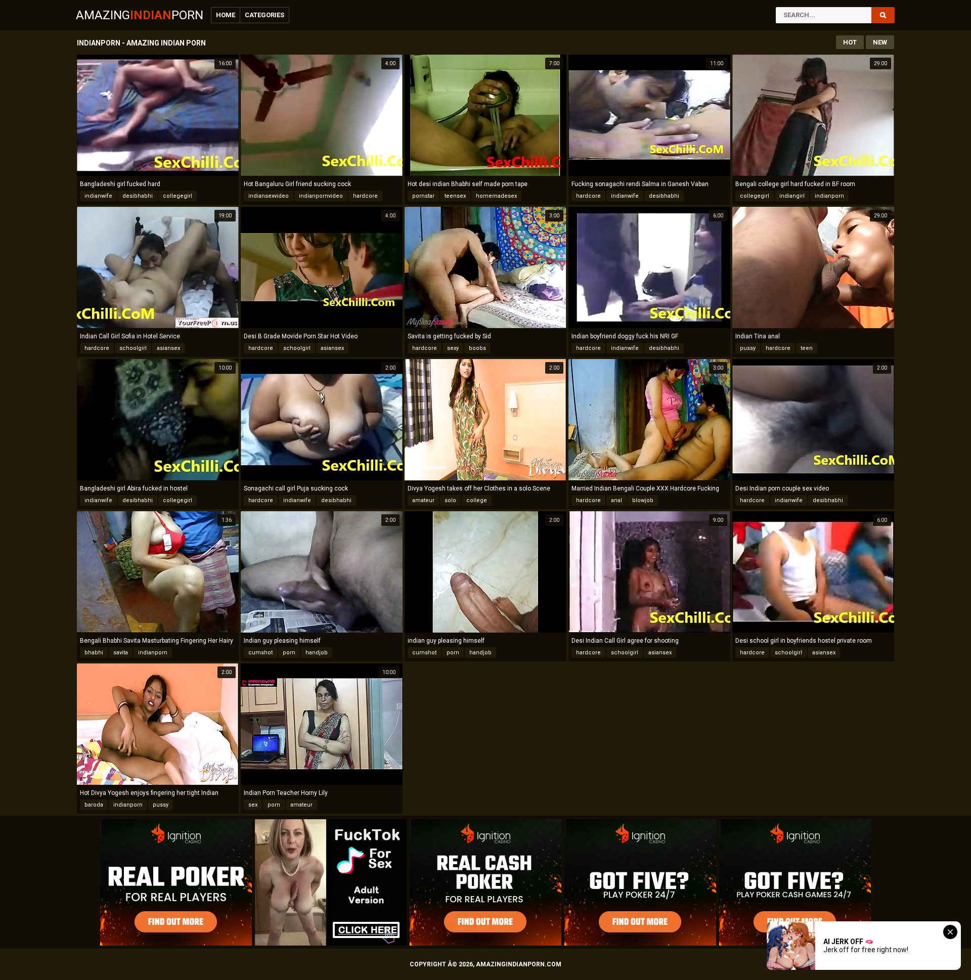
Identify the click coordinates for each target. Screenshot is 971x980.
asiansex (168, 348)
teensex (455, 196)
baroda (93, 804)
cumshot (260, 652)
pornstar (423, 196)
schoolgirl (133, 348)
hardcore (365, 196)
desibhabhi (137, 196)
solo (450, 500)
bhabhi (93, 652)
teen (807, 348)
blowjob (642, 500)
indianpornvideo (321, 196)
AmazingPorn (139, 15)
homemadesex (496, 196)
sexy (453, 348)
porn (289, 652)
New (880, 42)
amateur (423, 500)
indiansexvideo (268, 196)
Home (225, 15)
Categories (264, 15)
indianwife (98, 196)
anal (616, 500)
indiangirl (792, 196)
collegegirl (177, 196)
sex (252, 804)
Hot (850, 42)
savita (120, 652)
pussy (748, 348)
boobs (477, 348)
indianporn (829, 196)
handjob (316, 652)
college (476, 500)
